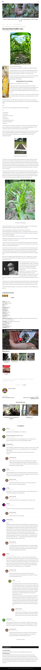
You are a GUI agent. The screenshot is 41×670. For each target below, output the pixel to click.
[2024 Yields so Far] (29, 410)
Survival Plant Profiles (15, 26)
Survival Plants (23, 26)
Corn (11, 24)
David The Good (7, 30)
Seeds (9, 26)
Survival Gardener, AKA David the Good (14, 435)
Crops (7, 24)
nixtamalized (27, 99)
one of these (19, 247)
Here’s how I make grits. (20, 236)
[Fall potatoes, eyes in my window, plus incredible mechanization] (11, 410)
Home (3, 24)
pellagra (4, 101)
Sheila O (8, 428)
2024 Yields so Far (29, 417)
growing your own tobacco (30, 261)
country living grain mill (7, 379)
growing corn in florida (23, 379)
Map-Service (31, 668)
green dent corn (15, 379)
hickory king (31, 379)
